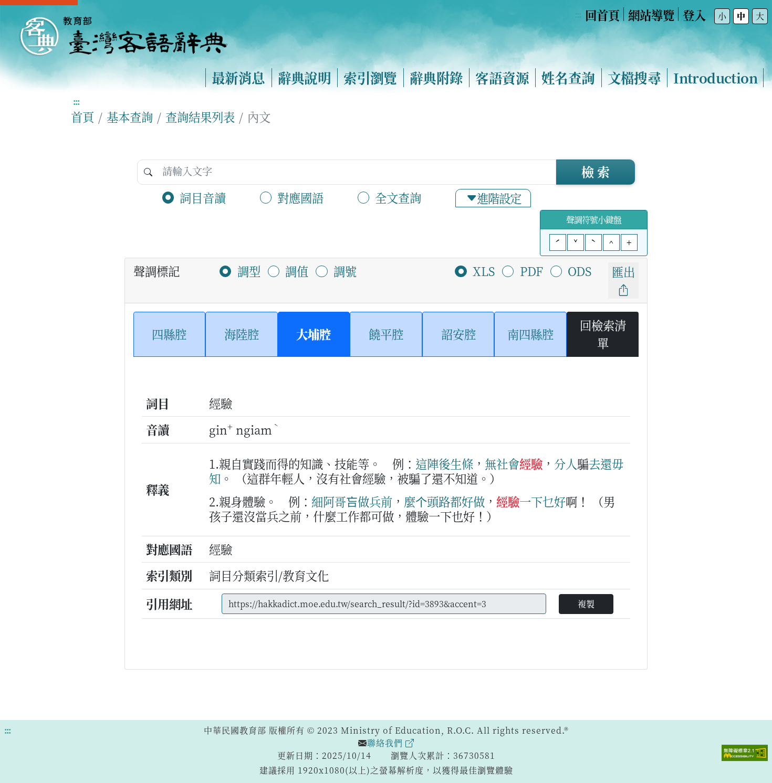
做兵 (369, 501)
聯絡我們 (386, 743)
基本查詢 (130, 116)
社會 (507, 463)
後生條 (456, 463)
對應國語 (300, 197)
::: (578, 14)
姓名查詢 (568, 77)
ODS (579, 270)
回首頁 (602, 15)
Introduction (715, 77)
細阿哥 (328, 501)
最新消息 (238, 77)
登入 (694, 15)
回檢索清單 (603, 333)
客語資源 (502, 77)
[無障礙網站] (745, 751)
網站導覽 (651, 15)
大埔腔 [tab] (313, 333)
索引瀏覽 (370, 77)
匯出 (623, 271)
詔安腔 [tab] (458, 333)
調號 (345, 270)
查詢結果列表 (200, 116)
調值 (296, 270)
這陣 (427, 463)
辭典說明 (304, 77)
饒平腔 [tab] (386, 333)
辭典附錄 (436, 77)
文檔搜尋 (634, 77)
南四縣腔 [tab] (530, 333)
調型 (248, 270)
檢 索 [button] (595, 171)
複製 (586, 604)
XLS (484, 270)
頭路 (438, 501)
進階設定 (499, 197)
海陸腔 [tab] (241, 333)
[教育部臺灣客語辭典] (123, 32)
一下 (531, 501)
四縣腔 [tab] (169, 333)
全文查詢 (398, 197)
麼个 (415, 501)
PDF (531, 270)
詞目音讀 (203, 197)
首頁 (82, 116)
